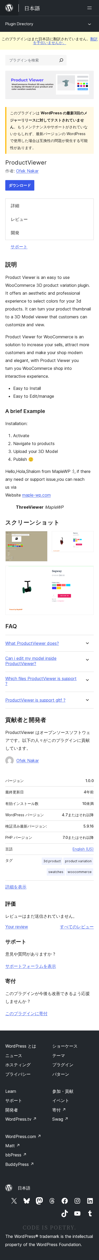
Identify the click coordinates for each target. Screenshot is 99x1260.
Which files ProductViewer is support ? (41, 681)
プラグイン (62, 1064)
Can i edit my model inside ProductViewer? (30, 661)
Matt (12, 1145)
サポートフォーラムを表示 (30, 966)
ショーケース (65, 1046)
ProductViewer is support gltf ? (35, 700)
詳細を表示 (15, 886)
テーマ (58, 1055)
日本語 (24, 1188)
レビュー (19, 219)
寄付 (59, 1110)
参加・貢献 (62, 1091)
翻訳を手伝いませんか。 (65, 41)
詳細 (15, 205)
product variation (78, 861)
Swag (60, 1119)
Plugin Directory (19, 24)
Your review (16, 926)
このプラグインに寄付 (26, 1013)
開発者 (11, 1110)
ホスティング (18, 1064)
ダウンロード (20, 185)
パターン (60, 1074)
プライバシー (18, 1074)
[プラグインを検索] (61, 60)
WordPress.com (23, 1136)
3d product (52, 861)
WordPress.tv (21, 1119)
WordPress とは (20, 1046)
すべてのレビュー (77, 926)
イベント (60, 1100)
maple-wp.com (36, 495)
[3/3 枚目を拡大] (86, 572)
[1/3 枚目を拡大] (40, 538)
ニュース (13, 1055)
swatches (55, 872)
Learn (10, 1091)
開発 (15, 232)
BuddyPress (19, 1164)
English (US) (83, 849)
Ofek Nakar (27, 171)
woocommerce (80, 872)
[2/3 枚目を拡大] (86, 538)
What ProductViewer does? (32, 643)
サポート (19, 246)
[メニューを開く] (90, 8)
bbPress (16, 1154)
